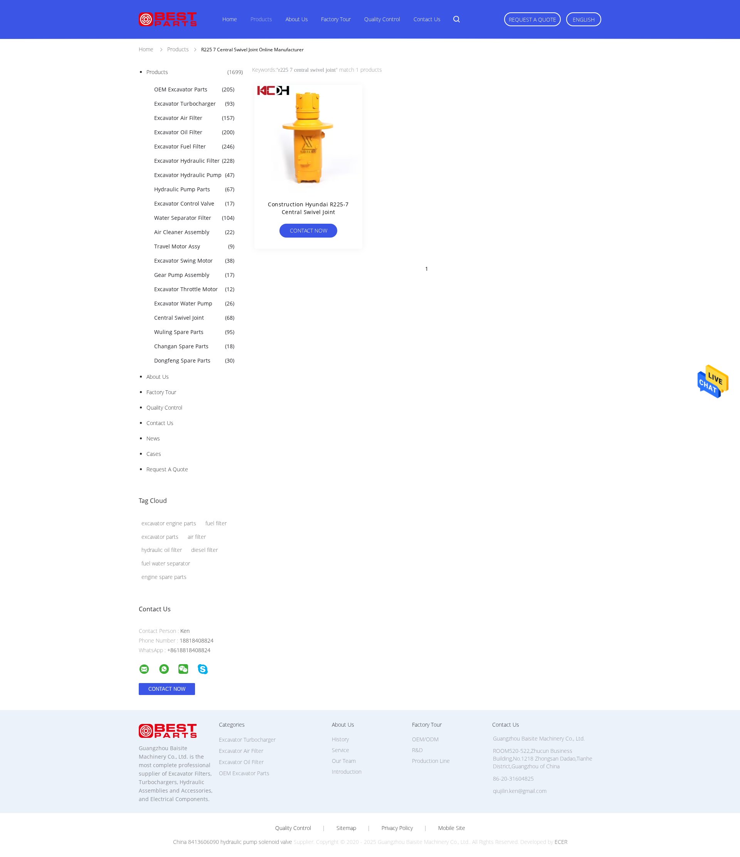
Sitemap (346, 828)
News (153, 438)
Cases (153, 453)
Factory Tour (336, 19)
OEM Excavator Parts (194, 89)
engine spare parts (164, 576)
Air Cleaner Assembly (194, 232)
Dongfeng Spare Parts (194, 360)
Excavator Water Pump (194, 303)
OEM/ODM (425, 739)
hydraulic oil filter (161, 549)
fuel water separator (165, 563)
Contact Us (427, 19)
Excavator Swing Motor (194, 260)
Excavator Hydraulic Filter (194, 160)
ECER (561, 841)
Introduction (347, 771)
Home (229, 19)
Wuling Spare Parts (194, 332)
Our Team (344, 760)
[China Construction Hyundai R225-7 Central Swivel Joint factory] (308, 139)
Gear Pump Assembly (194, 274)
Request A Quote (532, 19)
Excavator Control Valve (194, 203)
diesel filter (204, 549)
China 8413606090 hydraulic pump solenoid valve (232, 841)
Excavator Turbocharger (194, 103)
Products (261, 19)
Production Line (431, 760)
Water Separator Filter (194, 217)
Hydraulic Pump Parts (194, 189)
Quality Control (382, 19)
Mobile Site (451, 828)
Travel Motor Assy (194, 246)
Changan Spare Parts (194, 346)
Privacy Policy (397, 828)
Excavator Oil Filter (194, 132)
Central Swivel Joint (194, 317)
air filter (197, 536)
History (340, 739)
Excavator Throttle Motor (194, 289)
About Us (297, 19)
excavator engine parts (168, 523)
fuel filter (216, 523)
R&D (417, 750)
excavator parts (159, 536)
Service (340, 750)
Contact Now (308, 230)
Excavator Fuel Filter (194, 146)
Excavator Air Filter (194, 117)
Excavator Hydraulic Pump (194, 175)
